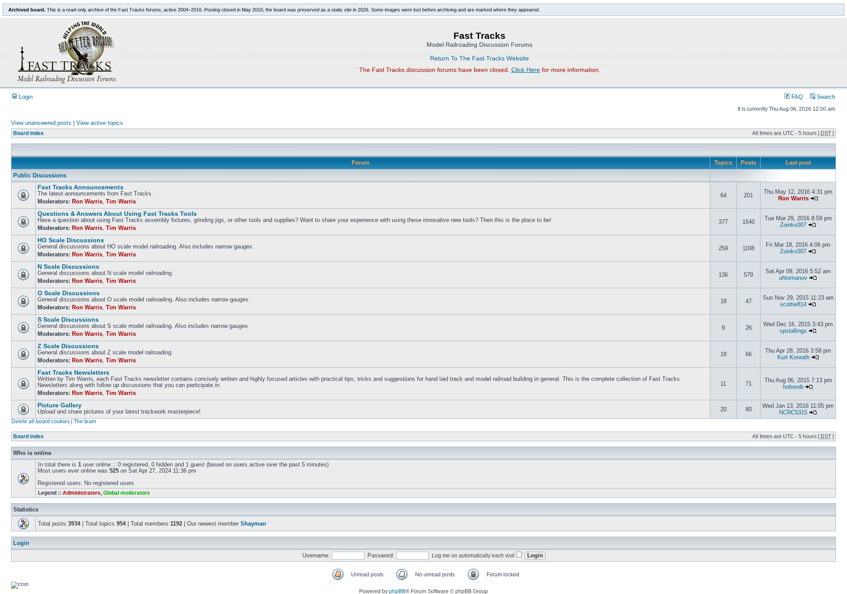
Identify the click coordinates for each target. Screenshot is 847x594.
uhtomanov (793, 278)
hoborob (793, 387)
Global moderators (126, 493)
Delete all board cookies (40, 421)
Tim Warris (121, 202)
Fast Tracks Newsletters (73, 372)
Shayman (253, 524)
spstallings (793, 331)
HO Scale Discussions (70, 240)
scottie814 (793, 304)
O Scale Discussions (68, 293)
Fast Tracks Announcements (80, 187)
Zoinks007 (793, 225)
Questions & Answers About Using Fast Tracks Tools (117, 214)
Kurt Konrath (793, 357)
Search (825, 97)
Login (25, 97)
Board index (28, 133)
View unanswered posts (41, 123)
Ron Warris (87, 202)
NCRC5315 (793, 413)
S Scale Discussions (68, 319)
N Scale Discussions (68, 266)
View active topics (99, 123)
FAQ (796, 97)
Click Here (525, 69)
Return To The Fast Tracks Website (479, 58)
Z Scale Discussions (68, 346)
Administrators (82, 493)
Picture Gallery (59, 405)
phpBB (397, 591)
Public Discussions (39, 176)
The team (85, 421)
